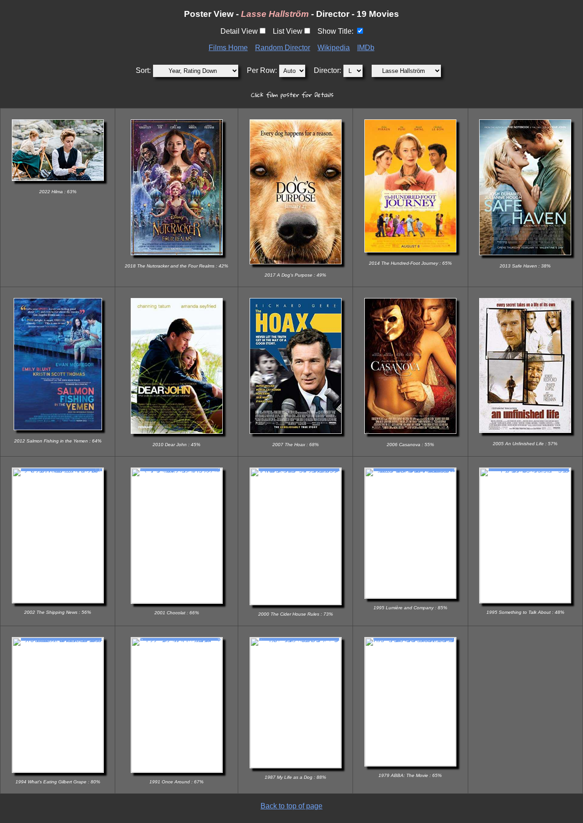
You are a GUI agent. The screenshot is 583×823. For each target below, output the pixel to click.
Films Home (228, 47)
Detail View (239, 31)
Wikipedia (333, 47)
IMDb (365, 47)
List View (287, 31)
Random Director (282, 47)
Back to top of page (291, 806)
